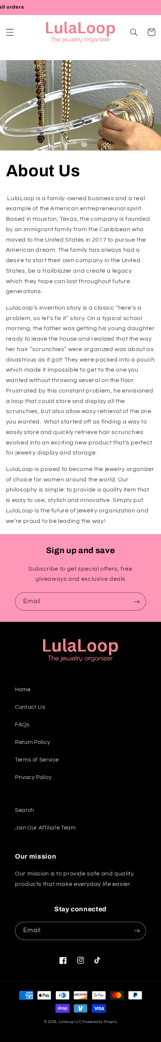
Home (23, 689)
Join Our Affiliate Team (45, 828)
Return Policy (32, 742)
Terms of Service (37, 760)
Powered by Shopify (99, 1022)
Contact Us (30, 707)
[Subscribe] (137, 601)
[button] (9, 32)
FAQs (22, 725)
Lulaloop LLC (70, 1022)
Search (24, 810)
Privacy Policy (33, 777)
